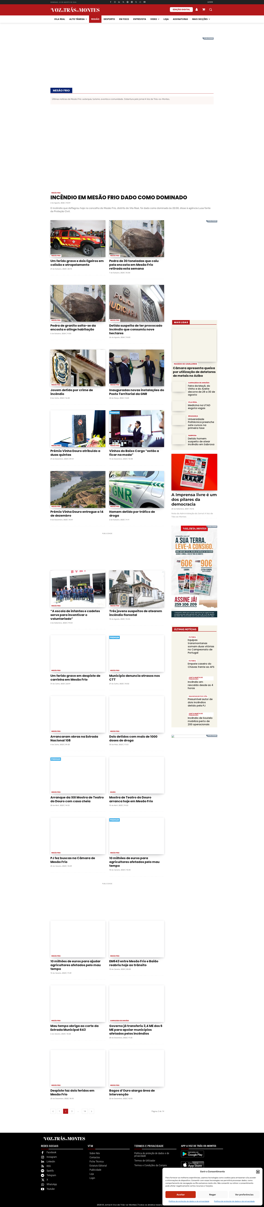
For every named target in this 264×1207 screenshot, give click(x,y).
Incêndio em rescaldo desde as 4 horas (200, 685)
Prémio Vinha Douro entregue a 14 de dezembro (76, 514)
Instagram (52, 1156)
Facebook (51, 1152)
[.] (197, 9)
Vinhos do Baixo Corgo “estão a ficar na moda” (134, 453)
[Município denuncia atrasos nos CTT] (136, 653)
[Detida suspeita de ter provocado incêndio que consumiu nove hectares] (136, 303)
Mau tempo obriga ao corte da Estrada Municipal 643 (74, 1028)
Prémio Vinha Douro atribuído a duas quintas (75, 453)
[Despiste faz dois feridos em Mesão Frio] (77, 1068)
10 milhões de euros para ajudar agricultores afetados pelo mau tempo (75, 965)
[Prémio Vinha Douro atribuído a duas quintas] (77, 428)
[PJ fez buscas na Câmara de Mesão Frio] (77, 836)
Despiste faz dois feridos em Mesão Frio (72, 1092)
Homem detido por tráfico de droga (132, 514)
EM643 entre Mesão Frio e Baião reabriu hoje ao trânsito (133, 963)
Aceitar (181, 1194)
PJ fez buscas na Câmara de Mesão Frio (72, 860)
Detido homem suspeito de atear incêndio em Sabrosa (201, 441)
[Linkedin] (119, 2)
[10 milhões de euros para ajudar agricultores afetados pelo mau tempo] (77, 939)
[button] (257, 1171)
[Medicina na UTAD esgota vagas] (178, 406)
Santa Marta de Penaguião (196, 678)
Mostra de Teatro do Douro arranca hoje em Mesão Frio (131, 799)
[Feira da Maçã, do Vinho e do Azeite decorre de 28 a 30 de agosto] (178, 387)
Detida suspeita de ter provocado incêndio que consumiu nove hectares (135, 329)
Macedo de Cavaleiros (185, 364)
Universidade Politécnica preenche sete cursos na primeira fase (201, 423)
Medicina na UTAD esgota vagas (199, 407)
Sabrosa (192, 436)
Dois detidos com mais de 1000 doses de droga (133, 738)
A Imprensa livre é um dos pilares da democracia (194, 499)
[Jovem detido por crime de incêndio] (77, 368)
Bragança (193, 416)
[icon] (203, 10)
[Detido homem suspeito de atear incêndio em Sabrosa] (178, 439)
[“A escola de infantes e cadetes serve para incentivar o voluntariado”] (77, 588)
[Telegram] (132, 2)
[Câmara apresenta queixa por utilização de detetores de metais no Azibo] (194, 345)
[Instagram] (115, 2)
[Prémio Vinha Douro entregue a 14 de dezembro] (77, 489)
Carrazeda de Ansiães (119, 1021)
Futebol (192, 637)
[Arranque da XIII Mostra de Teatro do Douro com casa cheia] (77, 775)
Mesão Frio (56, 193)
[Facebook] (110, 2)
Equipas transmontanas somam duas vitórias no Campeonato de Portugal (201, 646)
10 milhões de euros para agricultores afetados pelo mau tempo (134, 862)
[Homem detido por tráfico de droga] (136, 489)
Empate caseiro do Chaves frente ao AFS (201, 665)
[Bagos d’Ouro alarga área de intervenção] (136, 1068)
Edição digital (181, 9)
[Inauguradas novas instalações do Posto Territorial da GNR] (136, 368)
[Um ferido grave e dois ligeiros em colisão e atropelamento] (77, 238)
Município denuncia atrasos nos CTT (134, 678)
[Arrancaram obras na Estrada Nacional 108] (77, 714)
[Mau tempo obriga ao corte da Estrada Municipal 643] (77, 1003)
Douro (113, 792)
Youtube (51, 1188)
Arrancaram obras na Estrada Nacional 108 (74, 738)
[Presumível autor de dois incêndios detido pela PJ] (178, 701)
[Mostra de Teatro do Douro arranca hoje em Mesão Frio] (136, 775)
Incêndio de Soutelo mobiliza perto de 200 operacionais (200, 721)
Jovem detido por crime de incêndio (71, 392)
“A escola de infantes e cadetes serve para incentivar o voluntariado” (75, 615)
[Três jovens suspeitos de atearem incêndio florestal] (136, 588)
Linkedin (51, 1161)
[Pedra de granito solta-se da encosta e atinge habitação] (77, 303)
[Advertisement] (132, 58)
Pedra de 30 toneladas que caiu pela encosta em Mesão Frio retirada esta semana (134, 265)
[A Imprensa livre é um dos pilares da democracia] (194, 472)
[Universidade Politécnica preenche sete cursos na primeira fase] (178, 420)
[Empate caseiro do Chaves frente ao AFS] (178, 666)
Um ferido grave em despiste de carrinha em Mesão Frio (75, 678)
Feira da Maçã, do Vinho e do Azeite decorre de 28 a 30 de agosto (201, 390)
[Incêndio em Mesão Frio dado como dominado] (132, 149)
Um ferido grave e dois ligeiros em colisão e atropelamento (77, 263)
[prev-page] (53, 1111)
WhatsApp (52, 1184)
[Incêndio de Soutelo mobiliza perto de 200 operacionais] (178, 718)
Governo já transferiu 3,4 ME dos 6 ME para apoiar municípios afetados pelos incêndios (135, 1030)
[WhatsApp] (140, 2)
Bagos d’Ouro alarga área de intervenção (132, 1092)
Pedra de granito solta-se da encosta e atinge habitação (73, 327)
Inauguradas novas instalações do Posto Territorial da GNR (136, 392)
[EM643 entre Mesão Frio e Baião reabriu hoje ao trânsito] (136, 939)
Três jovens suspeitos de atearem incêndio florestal (135, 613)
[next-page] (91, 1111)
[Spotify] (127, 2)
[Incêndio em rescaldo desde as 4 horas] (178, 682)
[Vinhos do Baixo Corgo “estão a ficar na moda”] (136, 428)
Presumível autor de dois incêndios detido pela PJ (200, 702)
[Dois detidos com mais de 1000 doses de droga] (136, 714)
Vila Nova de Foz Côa (198, 696)
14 (85, 1111)
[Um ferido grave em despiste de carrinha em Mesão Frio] (77, 653)
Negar (212, 1194)
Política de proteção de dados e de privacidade (189, 1201)
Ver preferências (244, 1194)
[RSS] (123, 2)
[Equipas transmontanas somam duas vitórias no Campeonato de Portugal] (178, 642)
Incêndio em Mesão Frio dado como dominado (119, 197)
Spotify (50, 1170)
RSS (49, 1166)
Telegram (51, 1175)
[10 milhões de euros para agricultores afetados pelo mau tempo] (136, 836)
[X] (136, 2)
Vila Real (192, 402)
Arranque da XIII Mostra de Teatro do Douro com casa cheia (77, 799)
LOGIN (210, 2)
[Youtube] (144, 2)
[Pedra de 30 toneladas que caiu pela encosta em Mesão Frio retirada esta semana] (136, 238)
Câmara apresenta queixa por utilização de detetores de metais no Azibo (194, 372)
